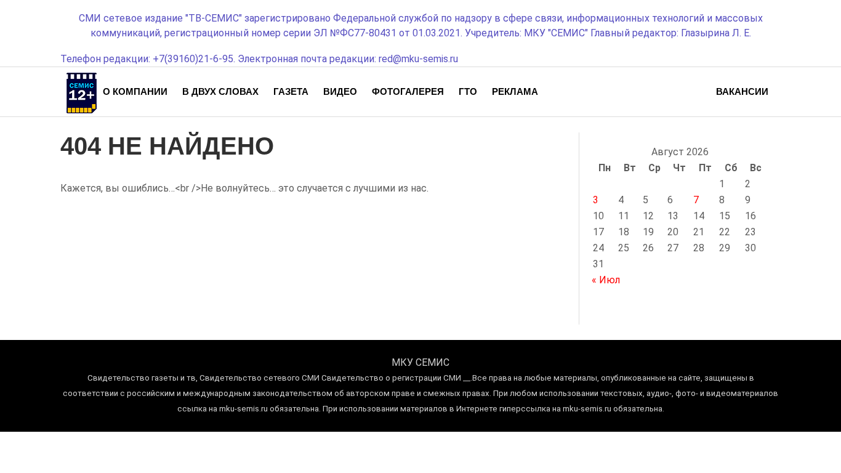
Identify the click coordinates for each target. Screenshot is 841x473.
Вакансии (742, 91)
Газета (290, 91)
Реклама (515, 91)
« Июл (606, 280)
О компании (135, 91)
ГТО (468, 91)
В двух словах (220, 91)
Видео (340, 91)
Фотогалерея (408, 91)
